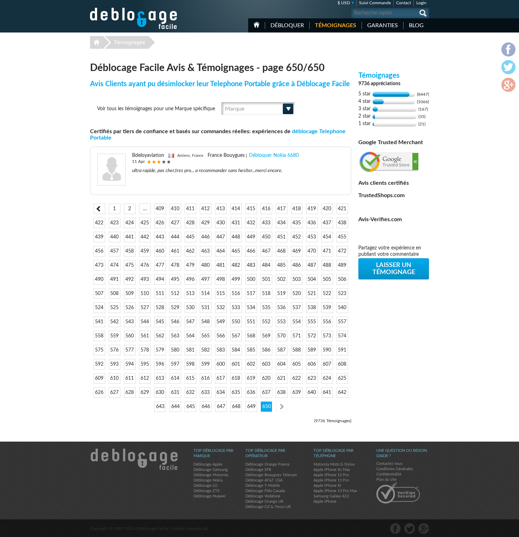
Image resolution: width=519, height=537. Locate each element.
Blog (416, 25)
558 (99, 336)
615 (190, 378)
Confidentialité (388, 474)
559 (114, 336)
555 (312, 321)
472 (342, 251)
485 (281, 265)
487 (312, 265)
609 (99, 378)
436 (312, 222)
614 (175, 378)
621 (281, 378)
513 (190, 293)
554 (296, 321)
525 (114, 307)
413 (220, 208)
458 (129, 251)
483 (251, 265)
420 (327, 208)
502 (281, 279)
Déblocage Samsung (210, 470)
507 (99, 293)
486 (296, 265)
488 (327, 265)
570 (281, 336)
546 (175, 321)
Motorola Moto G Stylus (334, 464)
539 (327, 307)
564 (190, 336)
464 (220, 251)
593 (114, 364)
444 (175, 237)
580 (175, 350)
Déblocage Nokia (207, 480)
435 (296, 222)
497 (205, 279)
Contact (403, 3)
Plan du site (386, 480)
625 (342, 378)
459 (145, 251)
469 (296, 251)
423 (114, 222)
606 (312, 364)
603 (266, 364)
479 (190, 265)
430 (220, 222)
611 (129, 378)
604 (281, 364)
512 (175, 293)
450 (266, 237)
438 (342, 222)
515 (220, 293)
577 (129, 350)
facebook (395, 528)
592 (99, 364)
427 (175, 222)
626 (99, 392)
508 (114, 293)
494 (160, 279)
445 (190, 237)
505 (327, 279)
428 (190, 222)
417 (281, 208)
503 (296, 279)
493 (145, 279)
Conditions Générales (394, 469)
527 (145, 307)
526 (129, 307)
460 (160, 251)
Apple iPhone (325, 501)
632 (190, 392)
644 (175, 406)
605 (296, 364)
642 (342, 392)
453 (312, 237)
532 (220, 307)
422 (99, 222)
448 (236, 237)
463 (205, 251)
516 (236, 293)
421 (342, 208)
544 (145, 321)
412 (205, 208)
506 (342, 279)
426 (160, 222)
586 (266, 350)
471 (327, 251)
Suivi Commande (375, 3)
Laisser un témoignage (393, 269)
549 (220, 321)
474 (114, 265)
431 (236, 222)
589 (312, 350)
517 (251, 293)
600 (220, 364)
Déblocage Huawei (209, 496)
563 (175, 336)
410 (175, 208)
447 (220, 237)
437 (327, 222)
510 (145, 293)
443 (160, 237)
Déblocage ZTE (206, 491)
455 (342, 237)
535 (266, 307)
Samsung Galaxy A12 (331, 496)
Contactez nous (389, 464)
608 (342, 364)
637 (266, 392)
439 (99, 237)
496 (190, 279)
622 (296, 378)
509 (129, 293)
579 (160, 350)
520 (296, 293)
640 (312, 392)
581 (190, 350)
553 (281, 321)
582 (205, 350)
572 (312, 336)
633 (205, 392)
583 (220, 350)
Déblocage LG (205, 486)
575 (99, 350)
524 (99, 307)
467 (266, 251)
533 (236, 307)
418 (296, 208)
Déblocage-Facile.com (134, 459)
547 (190, 321)
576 (114, 350)
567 (236, 336)
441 (129, 237)
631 (175, 392)
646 (206, 406)
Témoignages (335, 25)
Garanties (382, 25)
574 (342, 336)
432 (251, 222)
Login (421, 3)
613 (160, 378)
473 (99, 265)
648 (236, 406)
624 (327, 378)
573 (327, 336)
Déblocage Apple (207, 464)
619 (251, 378)
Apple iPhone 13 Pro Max (335, 491)
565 (205, 336)
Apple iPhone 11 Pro (331, 480)
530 (190, 307)
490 (99, 279)
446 (205, 237)
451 (281, 237)
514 (205, 293)
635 (236, 392)
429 (205, 222)
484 (266, 265)
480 (205, 265)
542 (114, 321)
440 (114, 237)
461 (175, 251)
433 (266, 222)
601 (236, 364)
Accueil (256, 25)
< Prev (99, 208)
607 (327, 364)
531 (205, 307)
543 (129, 321)
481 (220, 265)
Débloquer (287, 25)
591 (342, 350)
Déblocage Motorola (210, 475)
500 (251, 279)
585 (251, 350)
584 (236, 350)
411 (190, 208)
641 (327, 392)
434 (281, 222)
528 (160, 307)
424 (129, 222)
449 (251, 237)
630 (160, 392)
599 (205, 364)
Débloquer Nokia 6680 (274, 155)
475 (129, 265)
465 (236, 251)
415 (251, 208)
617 (220, 378)
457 (114, 251)
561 (145, 336)
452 (296, 237)
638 (281, 392)
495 (175, 279)
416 (266, 208)
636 (251, 392)
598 (190, 364)
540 (342, 307)
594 (129, 364)
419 (312, 208)
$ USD (344, 3)
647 (221, 406)
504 (312, 279)
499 (236, 279)
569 (266, 336)
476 (145, 265)
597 (175, 364)
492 (129, 279)
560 (129, 336)
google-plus (423, 528)
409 (160, 208)
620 (266, 378)
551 (251, 321)
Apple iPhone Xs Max (332, 470)
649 (251, 406)
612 (145, 378)
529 (175, 307)
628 (129, 392)
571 (296, 336)
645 (190, 406)
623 (312, 378)
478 (175, 265)
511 (160, 293)
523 (342, 293)
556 (327, 321)
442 (145, 237)
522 (327, 293)
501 (266, 279)
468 (281, 251)
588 (296, 350)
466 (251, 251)
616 (205, 378)
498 (220, 279)
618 (236, 378)
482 (236, 265)
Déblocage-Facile (134, 18)
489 (342, 265)
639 (296, 392)
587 (281, 350)
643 (160, 406)
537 (296, 307)
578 (145, 350)
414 (236, 208)
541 (99, 321)
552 (266, 321)
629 (145, 392)
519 (281, 293)
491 (114, 279)
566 (220, 336)
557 (342, 321)
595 (145, 364)
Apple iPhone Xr (327, 486)
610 (114, 378)
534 (251, 307)
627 (114, 392)
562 (160, 336)
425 (145, 222)
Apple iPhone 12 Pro (331, 475)
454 (327, 237)
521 (312, 293)
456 (99, 251)
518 (266, 293)
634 (220, 392)
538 (312, 307)
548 (205, 321)
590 (327, 350)
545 (160, 321)
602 (251, 364)
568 (251, 336)
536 (281, 307)
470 (312, 251)
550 (236, 321)
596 (160, 364)
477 (160, 265)
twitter (409, 528)
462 (190, 251)
